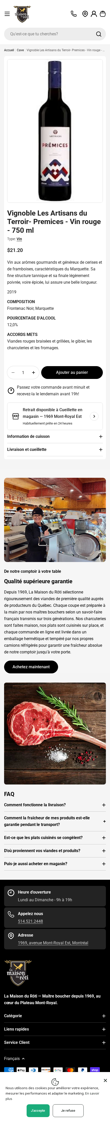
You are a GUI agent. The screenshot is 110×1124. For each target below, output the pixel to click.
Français (12, 1058)
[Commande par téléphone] (74, 14)
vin (19, 239)
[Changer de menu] (7, 14)
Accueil (9, 50)
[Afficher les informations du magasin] (94, 416)
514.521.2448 (30, 921)
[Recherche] (99, 34)
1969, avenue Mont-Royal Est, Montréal (53, 942)
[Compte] (94, 14)
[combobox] (55, 34)
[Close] (105, 1080)
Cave (20, 50)
